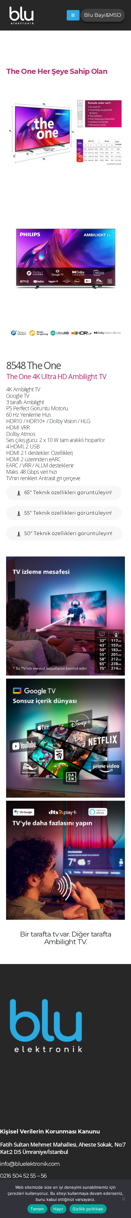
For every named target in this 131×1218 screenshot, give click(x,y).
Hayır (58, 1208)
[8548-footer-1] (65, 738)
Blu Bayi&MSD (102, 15)
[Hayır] (123, 1199)
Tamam (37, 1208)
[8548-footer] (65, 616)
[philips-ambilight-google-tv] (65, 860)
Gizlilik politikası (88, 1208)
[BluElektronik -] (21, 15)
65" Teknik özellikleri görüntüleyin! (67, 492)
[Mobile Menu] (73, 15)
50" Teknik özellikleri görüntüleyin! (67, 533)
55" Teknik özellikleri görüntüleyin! (67, 513)
